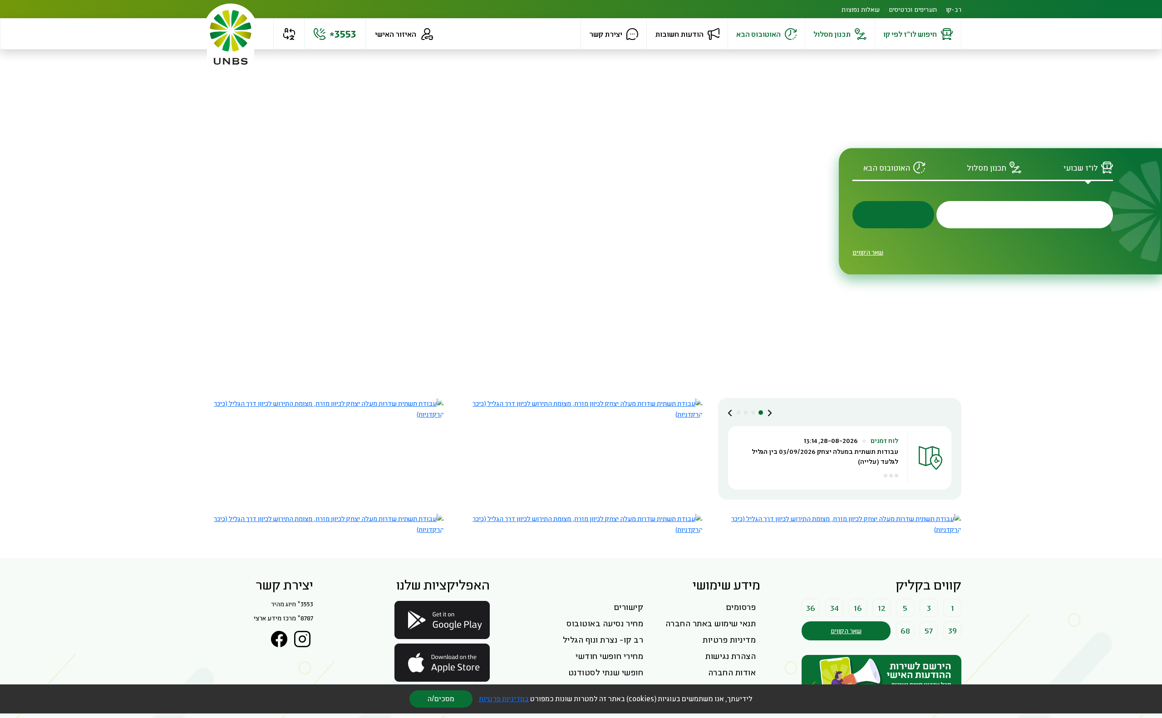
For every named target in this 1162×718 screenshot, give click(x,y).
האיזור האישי (395, 34)
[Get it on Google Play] (442, 620)
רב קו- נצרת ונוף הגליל (603, 639)
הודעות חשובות (679, 34)
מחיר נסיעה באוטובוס (604, 623)
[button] (288, 34)
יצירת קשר (605, 34)
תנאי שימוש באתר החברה (710, 623)
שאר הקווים (867, 252)
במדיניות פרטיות (504, 698)
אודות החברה (732, 672)
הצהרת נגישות (730, 655)
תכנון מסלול (832, 34)
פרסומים (741, 606)
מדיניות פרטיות (729, 639)
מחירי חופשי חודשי (609, 655)
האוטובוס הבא (758, 34)
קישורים (629, 606)
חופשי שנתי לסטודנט (605, 672)
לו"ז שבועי (1081, 167)
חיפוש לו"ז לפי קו (910, 34)
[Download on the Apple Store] (442, 663)
